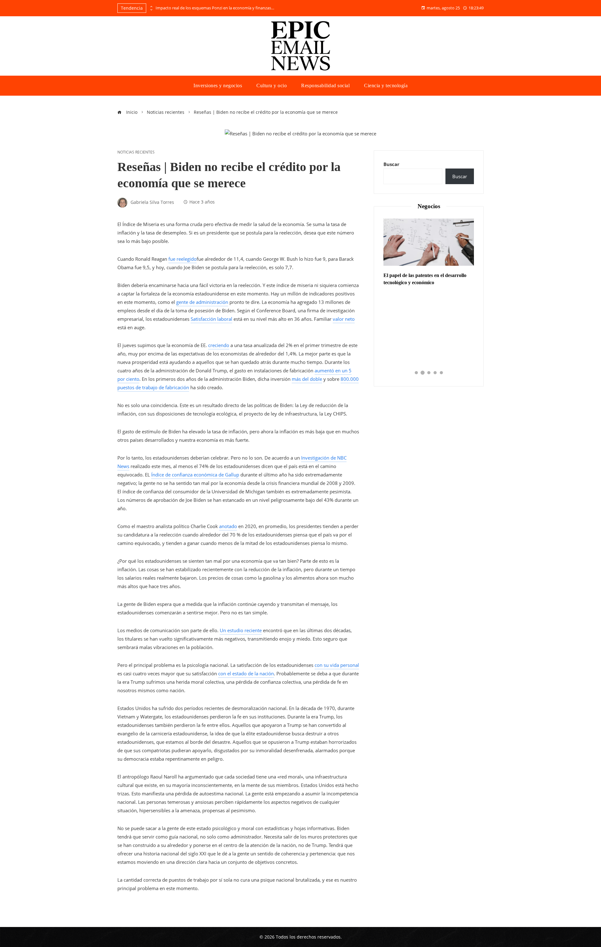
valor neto (344, 319)
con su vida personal (337, 665)
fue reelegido (182, 259)
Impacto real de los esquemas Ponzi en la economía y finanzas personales (215, 8)
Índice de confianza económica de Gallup (195, 474)
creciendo (218, 345)
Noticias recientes (136, 152)
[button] (416, 372)
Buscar (391, 164)
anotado (228, 526)
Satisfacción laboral (211, 319)
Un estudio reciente (241, 630)
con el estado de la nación (246, 673)
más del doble (307, 379)
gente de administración (202, 302)
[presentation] (150, 6)
